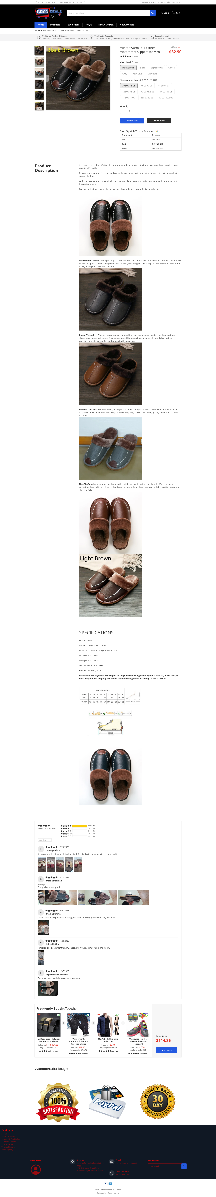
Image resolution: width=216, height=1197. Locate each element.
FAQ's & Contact (8, 1136)
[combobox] (111, 13)
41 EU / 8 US (164, 85)
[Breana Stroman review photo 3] (81, 897)
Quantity (124, 106)
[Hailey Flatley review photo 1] (41, 957)
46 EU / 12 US (147, 97)
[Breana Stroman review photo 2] (61, 897)
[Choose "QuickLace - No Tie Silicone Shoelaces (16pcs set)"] (147, 1015)
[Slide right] (109, 78)
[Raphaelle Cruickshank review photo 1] (48, 988)
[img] (52, 847)
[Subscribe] (184, 1166)
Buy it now (159, 120)
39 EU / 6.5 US (128, 85)
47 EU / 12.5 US (166, 97)
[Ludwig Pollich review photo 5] (78, 864)
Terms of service (113, 1193)
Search (4, 1134)
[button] (126, 56)
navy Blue (137, 73)
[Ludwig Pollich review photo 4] (69, 864)
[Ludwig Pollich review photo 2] (51, 864)
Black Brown (128, 67)
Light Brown (157, 67)
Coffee (171, 67)
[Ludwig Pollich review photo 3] (60, 864)
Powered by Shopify (115, 1189)
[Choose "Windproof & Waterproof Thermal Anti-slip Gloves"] (88, 1015)
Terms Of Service (9, 1142)
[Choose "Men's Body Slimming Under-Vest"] (117, 1015)
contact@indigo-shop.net (171, 2)
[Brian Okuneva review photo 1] (43, 927)
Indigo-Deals (104, 1189)
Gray (124, 73)
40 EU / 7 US (146, 85)
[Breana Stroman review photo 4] (101, 897)
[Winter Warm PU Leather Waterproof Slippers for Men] (39, 50)
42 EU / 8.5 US (128, 91)
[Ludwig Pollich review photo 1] (42, 864)
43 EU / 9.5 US (147, 91)
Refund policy (7, 1149)
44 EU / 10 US (166, 91)
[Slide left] (47, 78)
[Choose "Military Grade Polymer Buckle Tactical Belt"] (58, 1015)
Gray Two (152, 73)
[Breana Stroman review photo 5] (133, 897)
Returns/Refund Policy (11, 1139)
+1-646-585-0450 (149, 2)
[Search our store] (153, 13)
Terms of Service (8, 1147)
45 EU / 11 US (128, 97)
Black (142, 67)
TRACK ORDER (7, 1144)
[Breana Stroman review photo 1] (41, 897)
